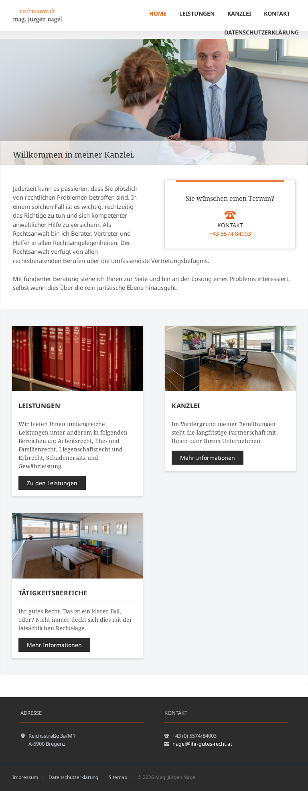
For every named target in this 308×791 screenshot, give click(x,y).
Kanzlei (239, 13)
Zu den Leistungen (52, 483)
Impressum (25, 777)
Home (157, 13)
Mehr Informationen (207, 457)
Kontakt (277, 13)
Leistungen (197, 13)
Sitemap (118, 777)
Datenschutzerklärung (261, 32)
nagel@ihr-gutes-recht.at (202, 743)
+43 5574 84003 (230, 233)
